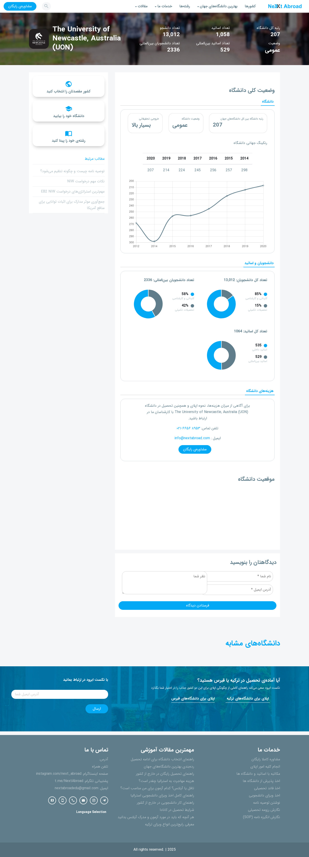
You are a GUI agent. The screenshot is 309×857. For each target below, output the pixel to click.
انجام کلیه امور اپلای (265, 766)
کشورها (250, 6)
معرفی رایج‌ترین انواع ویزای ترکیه (169, 824)
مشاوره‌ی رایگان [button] (195, 449)
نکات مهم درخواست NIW (86, 181)
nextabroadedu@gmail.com (76, 788)
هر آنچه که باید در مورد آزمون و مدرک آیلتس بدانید (156, 817)
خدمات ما (164, 6)
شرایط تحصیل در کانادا (177, 810)
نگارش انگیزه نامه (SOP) (261, 817)
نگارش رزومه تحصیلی (264, 810)
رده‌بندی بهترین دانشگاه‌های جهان (169, 766)
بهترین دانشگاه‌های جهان (219, 6)
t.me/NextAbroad (69, 781)
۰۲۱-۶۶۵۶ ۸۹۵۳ (188, 428)
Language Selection (91, 812)
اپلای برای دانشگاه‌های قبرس (193, 698)
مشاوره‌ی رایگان (20, 6)
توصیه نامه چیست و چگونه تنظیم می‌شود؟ (72, 171)
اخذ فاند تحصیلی (267, 788)
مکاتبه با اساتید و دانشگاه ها (258, 774)
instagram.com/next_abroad (58, 774)
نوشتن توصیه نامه (266, 803)
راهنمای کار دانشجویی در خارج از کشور (165, 803)
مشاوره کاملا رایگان (266, 759)
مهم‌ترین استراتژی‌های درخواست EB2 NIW (73, 191)
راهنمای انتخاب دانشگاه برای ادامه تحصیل (162, 759)
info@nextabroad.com (192, 438)
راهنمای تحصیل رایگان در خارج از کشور (165, 774)
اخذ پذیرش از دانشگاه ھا (261, 781)
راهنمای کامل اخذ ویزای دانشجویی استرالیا (162, 795)
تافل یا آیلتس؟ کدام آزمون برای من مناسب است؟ (157, 788)
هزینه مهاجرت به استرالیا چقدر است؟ (166, 781)
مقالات (142, 6)
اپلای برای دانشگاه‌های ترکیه (248, 698)
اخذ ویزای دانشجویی (264, 795)
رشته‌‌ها (184, 6)
